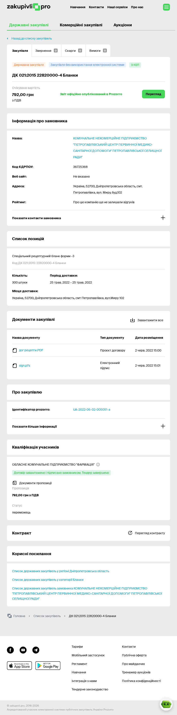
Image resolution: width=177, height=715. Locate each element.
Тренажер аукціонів (136, 672)
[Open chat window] (166, 704)
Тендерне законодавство (90, 689)
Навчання (77, 7)
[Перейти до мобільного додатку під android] (47, 665)
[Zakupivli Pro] (28, 7)
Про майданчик (133, 664)
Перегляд (153, 94)
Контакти (96, 7)
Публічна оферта (134, 655)
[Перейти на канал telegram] (35, 649)
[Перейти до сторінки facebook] (10, 649)
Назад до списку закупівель (31, 38)
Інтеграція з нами (84, 681)
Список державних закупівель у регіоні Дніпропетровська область (60, 571)
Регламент (79, 664)
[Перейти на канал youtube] (23, 649)
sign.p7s (24, 365)
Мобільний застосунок (88, 655)
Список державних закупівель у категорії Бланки (48, 580)
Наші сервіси (117, 7)
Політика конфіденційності (141, 681)
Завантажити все (150, 320)
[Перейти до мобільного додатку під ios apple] (19, 665)
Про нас (137, 7)
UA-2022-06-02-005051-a (91, 409)
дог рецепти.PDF (31, 350)
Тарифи (77, 647)
